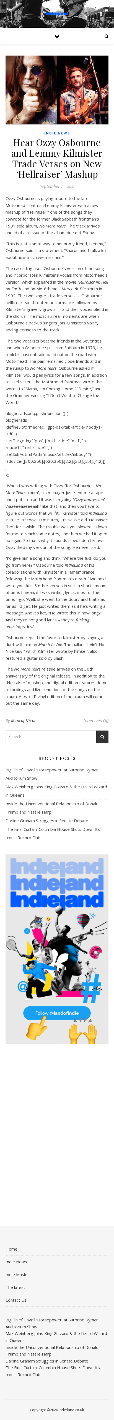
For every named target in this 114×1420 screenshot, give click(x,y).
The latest (15, 1287)
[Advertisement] (57, 1135)
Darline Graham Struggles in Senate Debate (47, 820)
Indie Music (16, 1274)
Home (11, 1249)
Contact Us (16, 1300)
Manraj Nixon (24, 720)
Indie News (57, 133)
